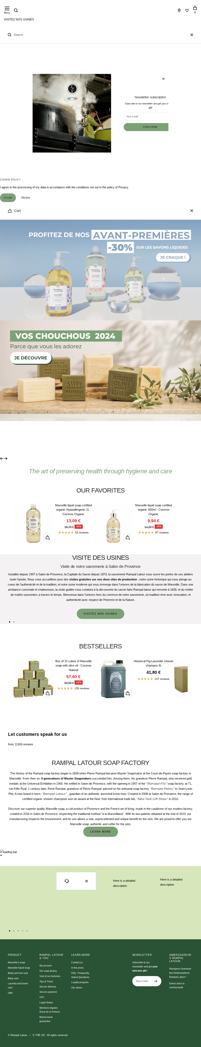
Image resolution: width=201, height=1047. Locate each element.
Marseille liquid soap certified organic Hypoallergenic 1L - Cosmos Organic (73, 510)
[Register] (155, 981)
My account (45, 965)
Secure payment (48, 992)
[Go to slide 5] (26, 930)
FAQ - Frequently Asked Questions (80, 975)
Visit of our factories (49, 976)
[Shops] (179, 10)
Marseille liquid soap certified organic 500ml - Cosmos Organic (153, 510)
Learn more (100, 831)
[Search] (16, 10)
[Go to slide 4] (22, 930)
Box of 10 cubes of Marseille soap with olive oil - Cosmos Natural (73, 665)
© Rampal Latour (17, 1035)
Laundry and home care (18, 985)
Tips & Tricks (46, 981)
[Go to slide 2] (14, 621)
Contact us (77, 962)
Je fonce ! (33, 438)
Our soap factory (48, 971)
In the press (77, 967)
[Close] (191, 34)
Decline (25, 197)
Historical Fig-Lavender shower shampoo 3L (154, 663)
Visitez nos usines (19, 19)
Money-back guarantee (46, 1019)
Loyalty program (80, 982)
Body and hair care (18, 973)
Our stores (76, 987)
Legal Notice (46, 1002)
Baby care (13, 978)
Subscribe (150, 127)
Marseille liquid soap (19, 967)
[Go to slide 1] (9, 621)
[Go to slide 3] (18, 930)
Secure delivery (47, 986)
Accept (8, 197)
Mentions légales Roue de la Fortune (49, 1010)
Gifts (10, 993)
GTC (41, 997)
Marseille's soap (16, 962)
